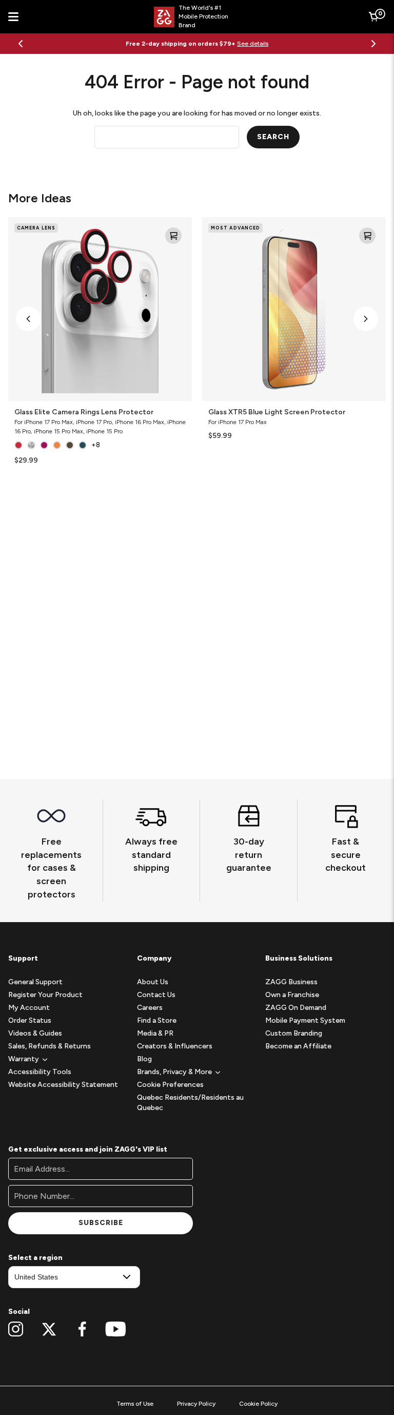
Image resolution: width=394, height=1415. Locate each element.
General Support (35, 982)
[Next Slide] (373, 43)
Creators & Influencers (174, 1046)
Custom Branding (293, 1033)
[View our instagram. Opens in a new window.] (15, 1329)
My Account (29, 1007)
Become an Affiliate (298, 1046)
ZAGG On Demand (295, 1007)
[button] (28, 319)
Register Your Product (45, 994)
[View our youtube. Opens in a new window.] (115, 1329)
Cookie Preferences (170, 1084)
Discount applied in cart (245, 43)
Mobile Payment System (305, 1020)
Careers (150, 1007)
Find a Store (156, 1020)
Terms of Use (134, 1403)
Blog (144, 1059)
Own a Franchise (292, 994)
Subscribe (100, 1222)
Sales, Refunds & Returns (49, 1046)
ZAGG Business (291, 982)
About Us (152, 982)
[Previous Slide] (20, 43)
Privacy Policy (196, 1403)
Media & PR (155, 1033)
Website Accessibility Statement (63, 1084)
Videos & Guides (35, 1033)
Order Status (29, 1020)
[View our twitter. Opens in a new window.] (49, 1329)
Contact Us (156, 994)
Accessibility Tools (39, 1071)
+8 (95, 445)
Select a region (35, 1257)
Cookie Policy (258, 1403)
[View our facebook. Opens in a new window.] (82, 1329)
